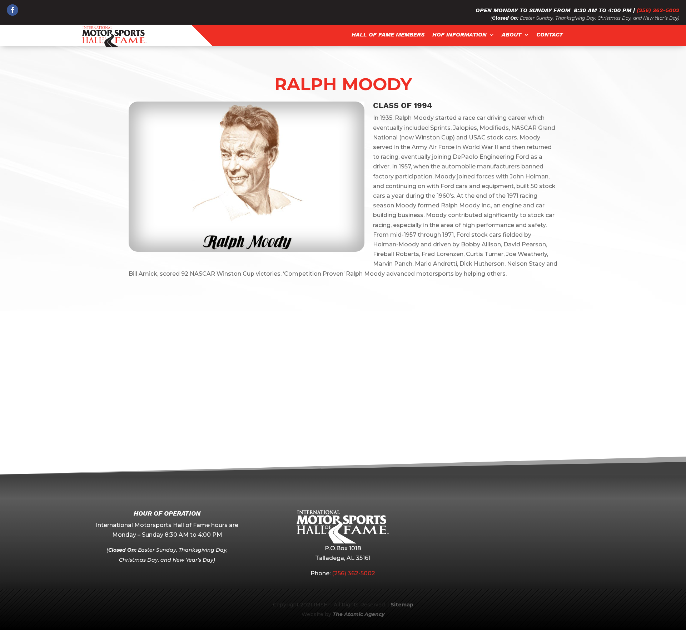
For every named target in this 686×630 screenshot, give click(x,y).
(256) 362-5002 (658, 10)
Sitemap (402, 604)
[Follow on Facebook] (12, 10)
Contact (549, 35)
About (511, 35)
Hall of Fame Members (388, 35)
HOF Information (459, 35)
